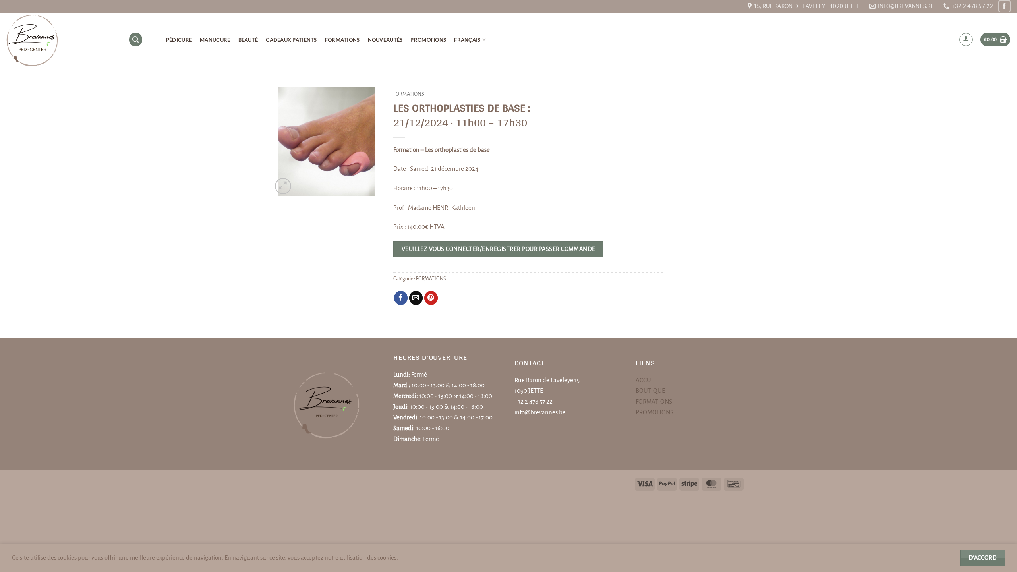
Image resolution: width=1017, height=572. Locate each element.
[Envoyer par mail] (416, 298)
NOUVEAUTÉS (385, 40)
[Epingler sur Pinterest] (431, 298)
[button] (966, 39)
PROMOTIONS (428, 40)
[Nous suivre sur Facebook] (1004, 6)
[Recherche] (136, 39)
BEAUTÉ (248, 40)
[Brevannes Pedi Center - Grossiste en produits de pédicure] (61, 40)
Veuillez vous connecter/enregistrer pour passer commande (499, 249)
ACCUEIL (647, 380)
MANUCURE (215, 40)
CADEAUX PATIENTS (291, 40)
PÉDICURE (179, 40)
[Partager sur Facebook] (401, 298)
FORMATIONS (342, 40)
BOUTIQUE (650, 391)
